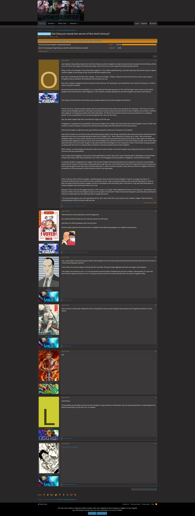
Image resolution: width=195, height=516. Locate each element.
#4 (155, 305)
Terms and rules (135, 504)
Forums (42, 23)
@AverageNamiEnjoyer (70, 447)
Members (73, 23)
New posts (41, 27)
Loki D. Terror (49, 382)
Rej (49, 288)
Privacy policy (145, 504)
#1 (155, 60)
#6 (155, 397)
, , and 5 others (75, 206)
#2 (155, 211)
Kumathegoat (48, 242)
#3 (155, 257)
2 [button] (111, 45)
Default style (43, 504)
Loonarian (49, 428)
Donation (51, 23)
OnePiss (49, 475)
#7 (155, 443)
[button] (56, 23)
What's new (62, 23)
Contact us (125, 504)
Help (152, 504)
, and (76, 252)
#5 (155, 351)
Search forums (50, 27)
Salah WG (48, 336)
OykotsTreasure (43, 37)
